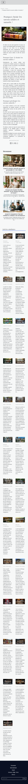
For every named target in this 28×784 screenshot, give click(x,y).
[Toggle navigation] (3, 2)
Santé (13, 770)
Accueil (2, 8)
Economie (13, 765)
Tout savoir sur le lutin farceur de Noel (8, 725)
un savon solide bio (11, 67)
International (13, 767)
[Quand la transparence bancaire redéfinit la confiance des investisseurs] (14, 206)
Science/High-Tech (13, 772)
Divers (6, 8)
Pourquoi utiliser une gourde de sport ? (8, 644)
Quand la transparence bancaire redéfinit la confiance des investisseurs (14, 214)
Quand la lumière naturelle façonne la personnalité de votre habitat (14, 169)
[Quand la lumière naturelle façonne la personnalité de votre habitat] (14, 160)
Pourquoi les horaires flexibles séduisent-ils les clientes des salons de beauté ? (14, 191)
